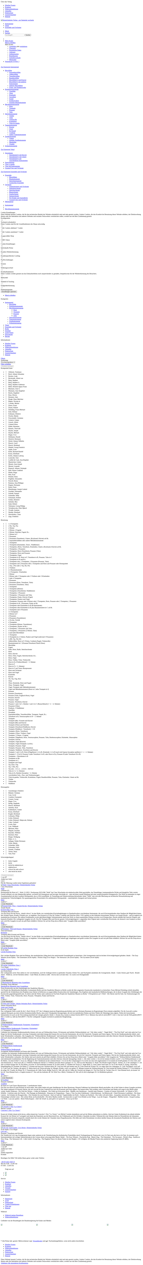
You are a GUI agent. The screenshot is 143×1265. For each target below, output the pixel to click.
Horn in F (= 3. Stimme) (16, 666)
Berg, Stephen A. (14, 382)
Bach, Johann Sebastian (16, 374)
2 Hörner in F (12, 534)
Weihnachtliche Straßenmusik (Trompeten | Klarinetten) (19, 1028)
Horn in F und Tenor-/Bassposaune (20, 668)
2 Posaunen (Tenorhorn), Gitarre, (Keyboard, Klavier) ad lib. (28, 538)
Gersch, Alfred (13, 422)
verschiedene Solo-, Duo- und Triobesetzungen (23, 775)
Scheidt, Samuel (13, 493)
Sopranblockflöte (15, 72)
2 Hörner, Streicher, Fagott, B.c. (18, 532)
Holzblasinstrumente (12, 89)
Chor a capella (10, 164)
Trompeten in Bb (14, 758)
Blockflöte (8, 70)
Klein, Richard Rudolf (15, 451)
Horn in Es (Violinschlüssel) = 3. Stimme (21, 662)
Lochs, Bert (12, 824)
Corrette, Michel (13, 403)
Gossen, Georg (13, 799)
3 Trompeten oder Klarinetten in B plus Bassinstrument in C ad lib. (30, 607)
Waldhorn (11, 783)
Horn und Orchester (15, 670)
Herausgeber (5, 787)
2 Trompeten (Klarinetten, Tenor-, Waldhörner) (23, 545)
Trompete (12, 108)
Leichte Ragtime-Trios (8, 952)
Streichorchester (14, 190)
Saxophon (12, 97)
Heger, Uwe (12, 435)
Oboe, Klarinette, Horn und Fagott (19, 683)
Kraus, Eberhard (13, 454)
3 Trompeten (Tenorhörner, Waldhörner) (21, 591)
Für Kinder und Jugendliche (18, 198)
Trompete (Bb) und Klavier (17, 723)
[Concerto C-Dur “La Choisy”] (11, 1107)
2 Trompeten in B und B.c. (17, 559)
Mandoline (12, 142)
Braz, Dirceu (12, 395)
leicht (10, 863)
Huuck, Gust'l (13, 443)
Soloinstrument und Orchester (19, 186)
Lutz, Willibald (13, 826)
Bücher (7, 336)
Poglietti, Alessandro (15, 479)
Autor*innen (9, 333)
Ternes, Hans (12, 851)
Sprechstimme (9, 162)
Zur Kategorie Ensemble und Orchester (14, 172)
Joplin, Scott (12, 449)
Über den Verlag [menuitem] (9, 9)
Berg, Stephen (13, 380)
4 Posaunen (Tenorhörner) (17, 618)
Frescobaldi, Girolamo (15, 418)
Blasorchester (13, 192)
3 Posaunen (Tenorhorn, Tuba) (18, 584)
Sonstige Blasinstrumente (17, 102)
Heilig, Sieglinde (13, 803)
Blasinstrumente (14, 179)
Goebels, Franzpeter (15, 797)
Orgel (11, 129)
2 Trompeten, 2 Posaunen (16, 549)
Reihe (7, 329)
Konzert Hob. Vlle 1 (7, 910)
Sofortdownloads (15, 58)
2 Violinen (11, 568)
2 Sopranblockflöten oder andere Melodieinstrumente (25, 540)
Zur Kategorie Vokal (7, 149)
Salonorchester (14, 196)
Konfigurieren (23, 1263)
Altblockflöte (13, 74)
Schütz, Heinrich (13, 500)
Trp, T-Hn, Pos (13, 767)
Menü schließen (10, 43)
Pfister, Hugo (12, 472)
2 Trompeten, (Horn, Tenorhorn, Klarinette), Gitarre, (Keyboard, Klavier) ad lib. (34, 547)
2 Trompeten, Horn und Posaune (19, 553)
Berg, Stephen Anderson (16, 384)
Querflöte (12, 91)
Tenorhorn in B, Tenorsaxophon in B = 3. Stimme (24, 716)
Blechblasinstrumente (12, 104)
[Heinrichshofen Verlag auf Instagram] (6, 1175)
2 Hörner (11, 528)
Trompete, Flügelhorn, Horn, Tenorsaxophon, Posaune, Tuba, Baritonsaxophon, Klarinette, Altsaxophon (42, 737)
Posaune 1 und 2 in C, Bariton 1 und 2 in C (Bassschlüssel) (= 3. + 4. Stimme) (34, 704)
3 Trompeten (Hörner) (15, 589)
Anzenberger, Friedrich (16, 791)
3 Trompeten (12, 587)
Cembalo (12, 133)
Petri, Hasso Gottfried (15, 470)
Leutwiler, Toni (13, 458)
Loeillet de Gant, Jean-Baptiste (18, 460)
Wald (2, 889)
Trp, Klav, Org (13, 765)
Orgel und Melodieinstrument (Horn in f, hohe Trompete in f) (28, 689)
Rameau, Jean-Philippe (16, 483)
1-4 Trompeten (13, 524)
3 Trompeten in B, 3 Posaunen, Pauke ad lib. (23, 603)
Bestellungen (13, 56)
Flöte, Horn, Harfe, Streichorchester (20, 649)
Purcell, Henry (13, 481)
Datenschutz (9, 13)
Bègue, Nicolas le (14, 401)
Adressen (12, 52)
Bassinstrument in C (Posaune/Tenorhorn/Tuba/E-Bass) (26, 643)
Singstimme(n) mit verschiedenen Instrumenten (18, 159)
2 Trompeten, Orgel (14, 555)
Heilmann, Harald (14, 437)
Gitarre (11, 138)
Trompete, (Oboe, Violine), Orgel (19, 733)
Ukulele (11, 144)
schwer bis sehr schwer (16, 869)
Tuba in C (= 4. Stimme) (16, 771)
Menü (7, 31)
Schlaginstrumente (11, 146)
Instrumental (9, 302)
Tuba (11, 112)
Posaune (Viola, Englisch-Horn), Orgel (21, 695)
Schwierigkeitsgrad (7, 857)
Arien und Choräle (7, 1007)
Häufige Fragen (10, 5)
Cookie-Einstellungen (12, 1204)
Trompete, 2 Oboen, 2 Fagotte (18, 735)
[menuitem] (73, 5)
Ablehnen (4, 1263)
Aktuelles (8, 11)
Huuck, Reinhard (14, 445)
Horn (11, 106)
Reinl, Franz (12, 487)
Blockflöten (13, 177)
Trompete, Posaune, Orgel (17, 746)
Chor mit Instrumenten (12, 166)
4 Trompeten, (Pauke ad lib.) (17, 626)
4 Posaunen (12, 616)
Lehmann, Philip (13, 816)
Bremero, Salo (13, 397)
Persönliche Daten (15, 50)
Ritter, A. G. (12, 839)
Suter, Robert (12, 504)
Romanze (4, 932)
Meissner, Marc (13, 828)
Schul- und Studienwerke (17, 87)
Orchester (8, 185)
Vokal (7, 325)
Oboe (11, 93)
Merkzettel (12, 60)
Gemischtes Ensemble (16, 183)
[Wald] (18, 885)
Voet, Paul (11, 854)
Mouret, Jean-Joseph (15, 464)
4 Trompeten (12, 622)
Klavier (11, 127)
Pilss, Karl (11, 474)
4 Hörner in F (12, 614)
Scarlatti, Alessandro (15, 491)
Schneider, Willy (13, 495)
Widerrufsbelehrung (11, 9)
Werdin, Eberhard (14, 512)
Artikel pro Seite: (6, 879)
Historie (7, 16)
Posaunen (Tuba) (14, 706)
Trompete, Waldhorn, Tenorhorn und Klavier (23, 750)
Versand (7, 1188)
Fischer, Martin (13, 416)
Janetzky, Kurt (13, 807)
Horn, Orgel (12, 658)
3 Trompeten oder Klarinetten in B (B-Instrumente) (25, 605)
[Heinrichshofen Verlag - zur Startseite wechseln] (17, 20)
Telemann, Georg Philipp (16, 506)
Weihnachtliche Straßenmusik (10, 1049)
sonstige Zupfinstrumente (17, 140)
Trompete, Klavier (14, 739)
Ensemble (8, 175)
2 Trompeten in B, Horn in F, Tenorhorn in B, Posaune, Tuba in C (30, 557)
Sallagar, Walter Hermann (16, 841)
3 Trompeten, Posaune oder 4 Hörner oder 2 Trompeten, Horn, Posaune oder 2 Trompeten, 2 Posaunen (42, 601)
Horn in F (11, 664)
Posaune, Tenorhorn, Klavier (17, 702)
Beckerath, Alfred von (15, 378)
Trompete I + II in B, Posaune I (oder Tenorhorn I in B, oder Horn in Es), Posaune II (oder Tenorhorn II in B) (44, 754)
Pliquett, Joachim (14, 831)
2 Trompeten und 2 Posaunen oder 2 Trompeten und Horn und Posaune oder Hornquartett (38, 563)
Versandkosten (37, 1241)
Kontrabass (13, 121)
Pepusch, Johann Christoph (17, 468)
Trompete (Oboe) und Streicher (18, 725)
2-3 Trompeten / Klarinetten (17, 572)
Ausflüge (4, 1084)
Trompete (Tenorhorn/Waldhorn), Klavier (22, 727)
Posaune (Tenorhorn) (15, 693)
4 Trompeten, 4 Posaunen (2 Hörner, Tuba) (22, 631)
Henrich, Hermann (14, 439)
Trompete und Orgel (15, 762)
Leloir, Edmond (13, 818)
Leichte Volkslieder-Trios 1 (10, 969)
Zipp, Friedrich (13, 516)
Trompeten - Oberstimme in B (18, 756)
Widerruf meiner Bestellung (14, 1215)
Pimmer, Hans (13, 477)
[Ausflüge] (5, 1080)
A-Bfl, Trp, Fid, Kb (14, 639)
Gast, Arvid (12, 795)
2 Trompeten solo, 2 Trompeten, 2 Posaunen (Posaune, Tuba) (28, 561)
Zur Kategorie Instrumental (10, 67)
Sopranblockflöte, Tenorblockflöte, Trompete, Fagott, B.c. (27, 714)
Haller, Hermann (13, 426)
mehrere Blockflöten (16, 85)
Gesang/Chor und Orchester (14, 168)
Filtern (3, 358)
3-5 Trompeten (13, 612)
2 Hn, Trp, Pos (13, 526)
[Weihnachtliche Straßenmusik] (11, 1046)
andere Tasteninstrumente (17, 134)
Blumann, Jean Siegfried (16, 391)
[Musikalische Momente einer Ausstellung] (15, 982)
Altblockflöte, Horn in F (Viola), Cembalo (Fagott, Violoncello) (29, 641)
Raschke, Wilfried (14, 833)
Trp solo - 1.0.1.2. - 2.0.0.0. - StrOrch (20, 769)
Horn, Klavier (13, 654)
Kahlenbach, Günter (15, 810)
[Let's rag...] (21, 1128)
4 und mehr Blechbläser (16, 633)
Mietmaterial (9, 202)
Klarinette (12, 95)
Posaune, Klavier (14, 698)
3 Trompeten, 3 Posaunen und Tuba (20, 595)
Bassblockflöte (14, 78)
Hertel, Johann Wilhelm (16, 441)
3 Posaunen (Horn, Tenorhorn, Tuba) (20, 582)
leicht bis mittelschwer (15, 865)
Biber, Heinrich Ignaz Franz (17, 387)
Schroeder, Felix (13, 847)
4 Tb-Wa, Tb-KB (14, 620)
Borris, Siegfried (13, 393)
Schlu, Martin (12, 843)
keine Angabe (12, 861)
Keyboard (12, 131)
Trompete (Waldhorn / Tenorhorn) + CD (21, 729)
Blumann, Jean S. (14, 389)
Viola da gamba (14, 123)
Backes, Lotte (12, 376)
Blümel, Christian (14, 793)
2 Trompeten (12, 543)
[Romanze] (19, 929)
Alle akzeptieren (13, 1263)
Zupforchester (13, 194)
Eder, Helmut (12, 412)
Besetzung (4, 520)
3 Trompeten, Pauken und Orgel (19, 599)
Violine (11, 116)
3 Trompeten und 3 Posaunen (18, 610)
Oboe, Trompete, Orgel (16, 685)
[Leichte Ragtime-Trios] (9, 948)
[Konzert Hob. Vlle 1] (22, 906)
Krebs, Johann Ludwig (16, 456)
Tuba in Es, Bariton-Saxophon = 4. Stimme (22, 773)
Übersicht (12, 48)
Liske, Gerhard (13, 822)
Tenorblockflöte (14, 76)
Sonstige (8, 331)
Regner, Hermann (14, 485)
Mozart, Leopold (13, 466)
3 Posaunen (12, 580)
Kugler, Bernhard (14, 814)
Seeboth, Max (13, 502)
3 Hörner (11, 574)
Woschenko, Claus (14, 514)
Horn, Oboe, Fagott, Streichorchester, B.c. (22, 656)
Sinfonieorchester (15, 188)
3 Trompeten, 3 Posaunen (16, 593)
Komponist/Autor (6, 368)
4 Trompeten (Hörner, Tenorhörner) (20, 624)
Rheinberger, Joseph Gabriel (17, 489)
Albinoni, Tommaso (14, 372)
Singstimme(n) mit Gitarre (17, 157)
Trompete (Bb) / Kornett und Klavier (20, 721)
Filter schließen (6, 364)
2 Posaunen (12, 536)
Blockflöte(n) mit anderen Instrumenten (17, 83)
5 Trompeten (12, 635)
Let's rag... (4, 1131)
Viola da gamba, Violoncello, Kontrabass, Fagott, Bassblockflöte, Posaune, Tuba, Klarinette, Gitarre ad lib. (43, 777)
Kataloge (8, 7)
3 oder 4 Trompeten (14, 578)
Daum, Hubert (13, 407)
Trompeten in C (13, 760)
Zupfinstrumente (10, 136)
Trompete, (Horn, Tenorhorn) (18, 731)
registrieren (23, 46)
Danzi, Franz (12, 405)
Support (7, 1191)
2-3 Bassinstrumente (15, 570)
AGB (7, 1200)
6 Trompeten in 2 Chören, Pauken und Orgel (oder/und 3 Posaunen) (30, 637)
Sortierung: (4, 360)
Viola (11, 118)
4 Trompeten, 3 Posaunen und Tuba (20, 628)
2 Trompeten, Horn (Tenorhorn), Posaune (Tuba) (24, 551)
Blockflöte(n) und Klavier (17, 80)
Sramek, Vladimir (14, 849)
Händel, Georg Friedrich (16, 447)
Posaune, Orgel (13, 700)
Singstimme (9, 153)
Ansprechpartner (10, 15)
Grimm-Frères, (13, 424)
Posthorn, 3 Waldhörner (16, 708)
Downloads (9, 334)
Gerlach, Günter (13, 420)
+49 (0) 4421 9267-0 (8, 1162)
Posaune (12, 110)
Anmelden (13, 46)
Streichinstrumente (11, 114)
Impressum (8, 1199)
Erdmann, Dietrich (14, 414)
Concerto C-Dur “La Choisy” (10, 1110)
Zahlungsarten (14, 54)
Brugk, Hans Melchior (15, 399)
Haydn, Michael (13, 433)
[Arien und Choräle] (24, 1003)
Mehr (2, 900)
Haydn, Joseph (13, 431)
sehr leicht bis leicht (14, 871)
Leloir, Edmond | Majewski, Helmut (20, 820)
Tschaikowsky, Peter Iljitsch (17, 508)
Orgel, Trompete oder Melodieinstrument (21, 687)
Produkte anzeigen (7, 366)
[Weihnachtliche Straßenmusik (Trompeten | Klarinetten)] (20, 1025)
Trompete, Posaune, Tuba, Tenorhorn (20, 748)
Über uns (8, 1206)
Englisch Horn (14, 101)
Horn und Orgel (13, 672)
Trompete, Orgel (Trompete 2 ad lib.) (20, 744)
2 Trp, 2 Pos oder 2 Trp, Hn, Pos (19, 566)
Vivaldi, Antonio (13, 510)
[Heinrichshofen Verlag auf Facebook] (6, 1173)
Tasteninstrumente (11, 125)
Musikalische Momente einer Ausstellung (14, 986)
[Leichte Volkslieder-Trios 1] (10, 965)
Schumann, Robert (14, 498)
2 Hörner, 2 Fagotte (14, 530)
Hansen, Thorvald (14, 428)
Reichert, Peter (13, 835)
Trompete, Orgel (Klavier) (17, 741)
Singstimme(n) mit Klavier (18, 155)
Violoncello (13, 119)
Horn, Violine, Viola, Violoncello (19, 660)
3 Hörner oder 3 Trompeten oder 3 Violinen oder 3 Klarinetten (29, 576)
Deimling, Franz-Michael (16, 410)
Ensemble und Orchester (13, 327)
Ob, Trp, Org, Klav (14, 679)
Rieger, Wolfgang (14, 837)
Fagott (11, 99)
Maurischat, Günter (14, 462)
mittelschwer (12, 867)
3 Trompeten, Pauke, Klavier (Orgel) (20, 597)
